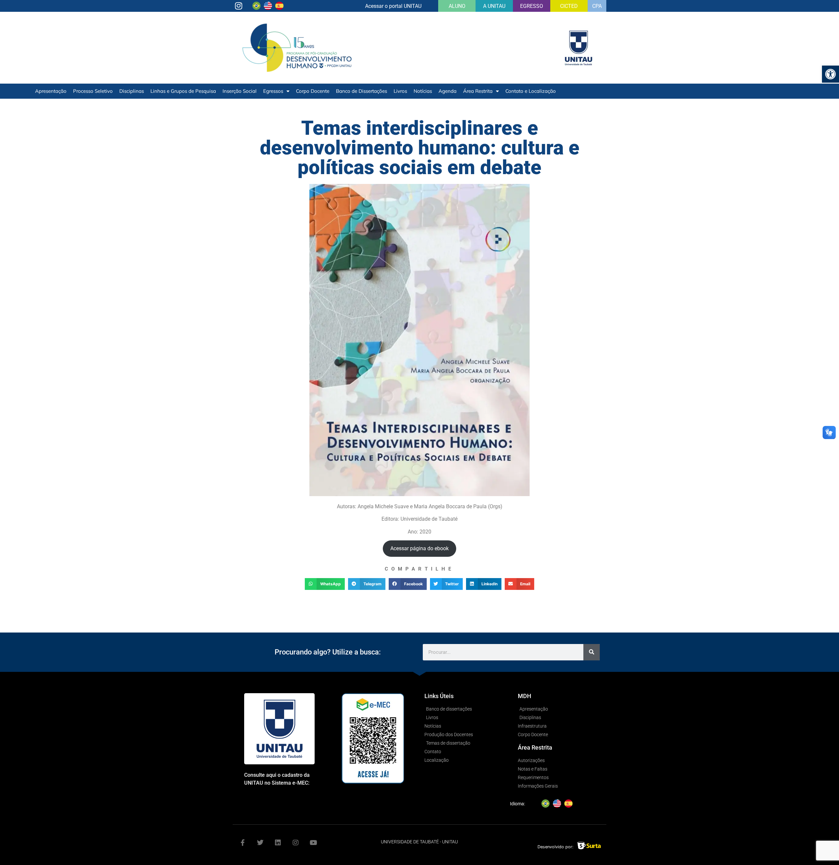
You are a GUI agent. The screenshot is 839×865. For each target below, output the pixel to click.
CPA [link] (597, 6)
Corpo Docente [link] (312, 91)
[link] (830, 74)
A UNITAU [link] (494, 6)
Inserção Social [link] (240, 91)
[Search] (591, 652)
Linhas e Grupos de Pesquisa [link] (183, 91)
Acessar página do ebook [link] (419, 548)
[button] (325, 584)
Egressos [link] (273, 91)
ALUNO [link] (457, 6)
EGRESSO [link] (531, 6)
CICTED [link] (569, 6)
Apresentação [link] (51, 91)
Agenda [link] (448, 91)
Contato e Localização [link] (530, 91)
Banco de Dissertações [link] (361, 91)
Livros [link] (400, 91)
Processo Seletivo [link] (93, 91)
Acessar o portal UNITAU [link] (393, 6)
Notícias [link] (423, 91)
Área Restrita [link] (478, 91)
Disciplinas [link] (131, 91)
